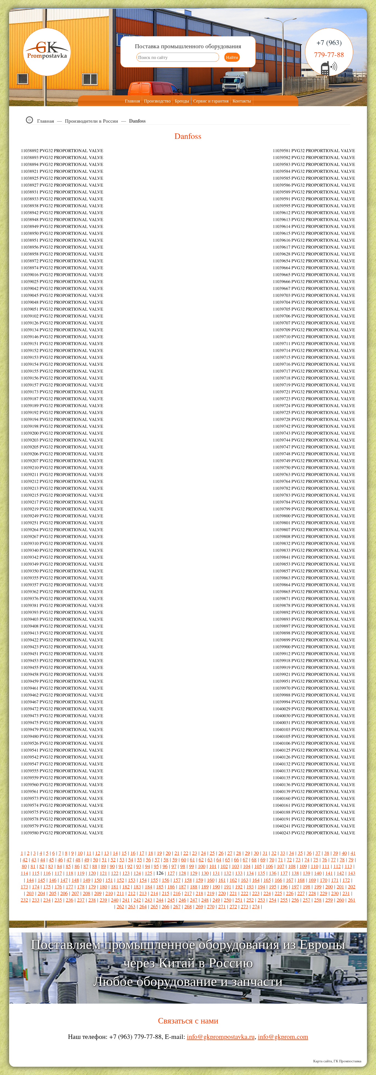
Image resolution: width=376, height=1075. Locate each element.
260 (340, 899)
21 (177, 853)
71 (280, 859)
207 (75, 893)
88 (94, 866)
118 (69, 873)
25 (212, 853)
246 (182, 899)
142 (340, 873)
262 (120, 906)
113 (348, 866)
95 (156, 866)
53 (121, 859)
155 (154, 880)
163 (244, 880)
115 (35, 873)
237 (81, 899)
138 (295, 873)
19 (159, 853)
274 (256, 906)
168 (301, 880)
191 (227, 886)
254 (272, 899)
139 (306, 873)
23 (194, 853)
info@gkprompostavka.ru (221, 1036)
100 (201, 866)
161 (222, 880)
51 (104, 859)
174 (35, 886)
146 (52, 880)
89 (103, 866)
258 (317, 899)
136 (272, 873)
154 (143, 880)
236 (69, 899)
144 (30, 880)
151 (109, 880)
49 (86, 859)
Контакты (242, 101)
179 (92, 886)
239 (103, 899)
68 (254, 859)
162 (233, 880)
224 (267, 893)
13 (106, 853)
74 (306, 859)
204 (41, 893)
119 (81, 873)
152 (120, 880)
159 (199, 880)
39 (335, 853)
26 (221, 853)
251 (239, 899)
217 (188, 893)
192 (239, 886)
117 (58, 873)
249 (216, 899)
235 (58, 899)
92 (129, 866)
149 (86, 880)
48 (77, 859)
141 (329, 873)
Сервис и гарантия (210, 101)
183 (137, 886)
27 (229, 853)
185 (160, 886)
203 (30, 893)
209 (98, 893)
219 (210, 893)
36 (309, 853)
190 (216, 886)
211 (120, 893)
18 (150, 853)
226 (289, 893)
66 (236, 859)
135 (261, 873)
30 (256, 853)
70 (271, 859)
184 (148, 886)
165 (267, 880)
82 (41, 866)
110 (314, 866)
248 (205, 899)
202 (351, 886)
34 (291, 853)
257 (306, 899)
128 (182, 873)
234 (47, 899)
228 (312, 893)
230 (335, 893)
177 (69, 886)
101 (213, 866)
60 (183, 859)
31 (265, 853)
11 (88, 853)
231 (346, 893)
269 (199, 906)
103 (235, 866)
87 (85, 866)
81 (33, 866)
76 (324, 859)
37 (317, 853)
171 (335, 880)
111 (325, 866)
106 (269, 866)
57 (157, 859)
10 (80, 853)
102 (224, 866)
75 (315, 859)
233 (35, 899)
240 (114, 899)
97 (173, 866)
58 (166, 859)
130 (205, 873)
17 (141, 853)
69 (262, 859)
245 (171, 899)
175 (47, 886)
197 (295, 886)
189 (205, 886)
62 (201, 859)
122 (114, 873)
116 (47, 873)
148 (75, 880)
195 (272, 886)
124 (137, 873)
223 (256, 893)
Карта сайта (322, 1060)
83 (50, 866)
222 (244, 893)
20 (168, 853)
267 (177, 906)
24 (203, 853)
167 (289, 880)
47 (69, 859)
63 (210, 859)
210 (109, 893)
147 (64, 880)
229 (323, 893)
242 (137, 899)
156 (165, 880)
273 (244, 906)
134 (250, 873)
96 (165, 866)
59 (174, 859)
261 (351, 899)
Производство (157, 101)
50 (95, 859)
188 (193, 886)
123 (126, 873)
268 (188, 906)
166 (278, 880)
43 (33, 859)
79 (350, 859)
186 (171, 886)
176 (58, 886)
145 (41, 880)
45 (51, 859)
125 (148, 873)
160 (210, 880)
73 (298, 859)
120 (92, 873)
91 (121, 866)
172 (346, 880)
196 (284, 886)
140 (317, 873)
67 (245, 859)
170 (323, 880)
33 (282, 853)
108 (292, 866)
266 (165, 906)
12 (97, 853)
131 (216, 873)
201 (340, 886)
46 (60, 859)
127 (171, 873)
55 (139, 859)
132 (227, 873)
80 (24, 866)
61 (192, 859)
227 (301, 893)
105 (258, 866)
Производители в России (91, 120)
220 (222, 893)
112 (337, 866)
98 (182, 866)
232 (24, 899)
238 (92, 899)
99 (191, 866)
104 (246, 866)
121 (103, 873)
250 (227, 899)
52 (113, 859)
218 (199, 893)
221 (233, 893)
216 (177, 893)
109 (303, 866)
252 (250, 899)
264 (143, 906)
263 (131, 906)
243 (148, 899)
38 (326, 853)
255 (284, 899)
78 (342, 859)
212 (131, 893)
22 (185, 853)
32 (273, 853)
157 (177, 880)
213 (143, 893)
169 (312, 880)
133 (239, 873)
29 (247, 853)
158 (188, 880)
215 (165, 893)
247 (193, 899)
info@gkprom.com (283, 1036)
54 (130, 859)
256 (295, 899)
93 (138, 866)
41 (353, 853)
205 (52, 893)
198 (306, 886)
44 (42, 859)
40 (344, 853)
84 (59, 866)
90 (112, 866)
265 (154, 906)
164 (256, 880)
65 (227, 859)
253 (261, 899)
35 (300, 853)
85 (68, 866)
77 (333, 859)
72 (289, 859)
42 (25, 859)
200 (329, 886)
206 (64, 893)
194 (261, 886)
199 (317, 886)
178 (81, 886)
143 (351, 873)
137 (284, 873)
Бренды (182, 101)
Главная (132, 101)
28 (238, 853)
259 (329, 899)
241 (126, 899)
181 (114, 886)
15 (124, 853)
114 (24, 873)
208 (86, 893)
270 (210, 906)
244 (160, 899)
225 (278, 893)
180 (103, 886)
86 (77, 866)
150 (98, 880)
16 (132, 853)
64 (218, 859)
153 (131, 880)
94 (147, 866)
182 (126, 886)
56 (148, 859)
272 (233, 906)
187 (182, 886)
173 (24, 886)
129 (193, 873)
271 (222, 906)
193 (250, 886)
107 (280, 866)
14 (115, 853)
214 (154, 893)
